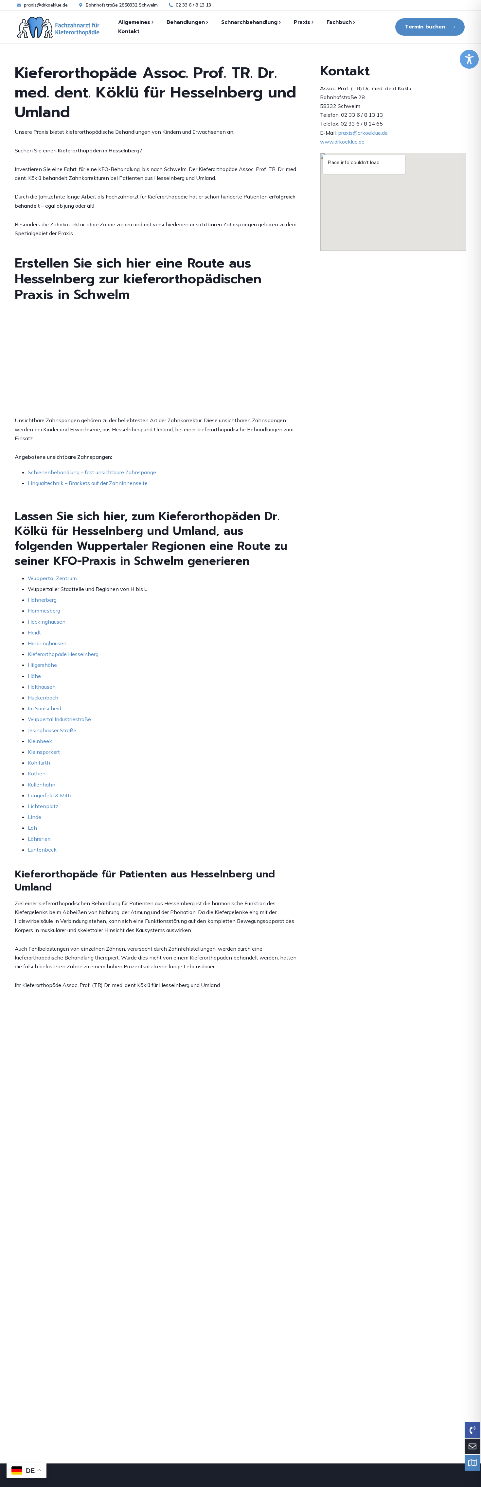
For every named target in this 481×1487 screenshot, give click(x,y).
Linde (34, 817)
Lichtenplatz (43, 806)
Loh (32, 827)
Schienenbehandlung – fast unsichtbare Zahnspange (92, 472)
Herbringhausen (47, 643)
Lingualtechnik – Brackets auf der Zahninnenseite (88, 483)
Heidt (34, 632)
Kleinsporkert (44, 752)
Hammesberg (44, 610)
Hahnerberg (42, 600)
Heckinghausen (46, 621)
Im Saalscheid (44, 708)
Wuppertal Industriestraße (59, 719)
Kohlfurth (39, 762)
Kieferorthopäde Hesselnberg (63, 654)
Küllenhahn (41, 784)
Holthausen (42, 686)
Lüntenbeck (42, 849)
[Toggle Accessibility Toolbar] (469, 59)
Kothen (36, 773)
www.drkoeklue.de (342, 141)
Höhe (34, 676)
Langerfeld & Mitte (50, 795)
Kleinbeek (40, 741)
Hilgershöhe (42, 665)
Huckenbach (43, 697)
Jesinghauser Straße (52, 730)
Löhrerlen (39, 839)
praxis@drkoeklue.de (363, 133)
